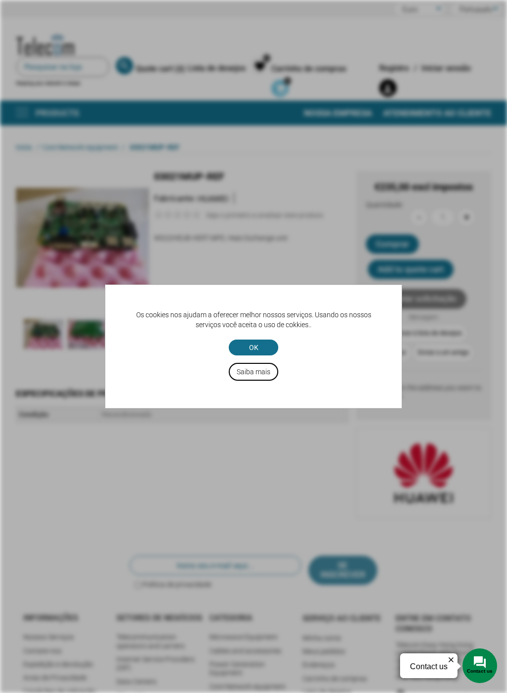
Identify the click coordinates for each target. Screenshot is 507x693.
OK (253, 347)
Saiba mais (253, 372)
